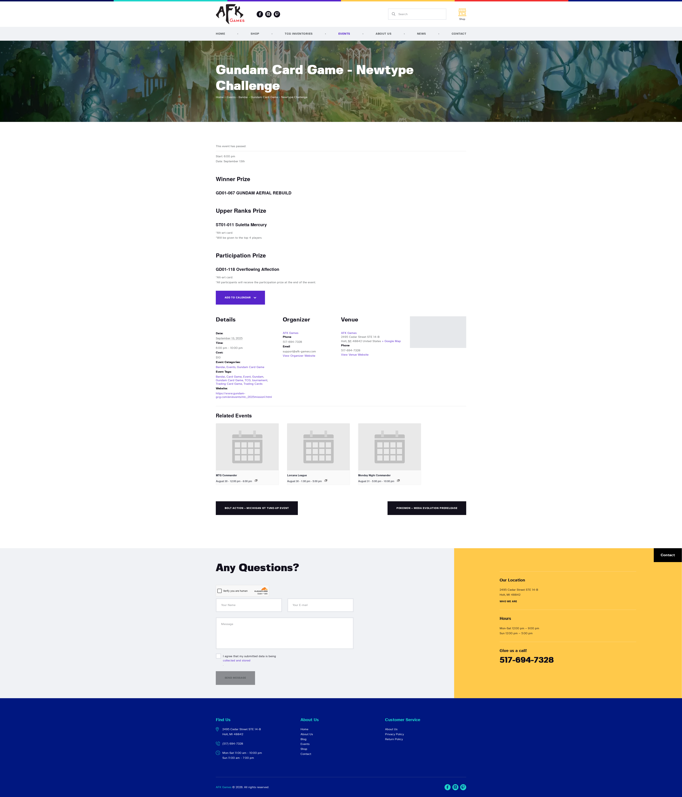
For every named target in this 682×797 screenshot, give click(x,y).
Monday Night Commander (374, 475)
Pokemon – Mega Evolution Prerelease (427, 508)
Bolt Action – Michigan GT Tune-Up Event (257, 508)
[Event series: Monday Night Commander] (398, 480)
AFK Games (290, 333)
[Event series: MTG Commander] (256, 480)
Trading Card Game (229, 383)
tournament (259, 380)
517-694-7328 (527, 660)
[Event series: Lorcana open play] (326, 480)
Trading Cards (252, 383)
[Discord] (268, 14)
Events (231, 97)
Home (220, 97)
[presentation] (247, 446)
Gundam (257, 376)
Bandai (243, 97)
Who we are (508, 601)
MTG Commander (226, 475)
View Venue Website (355, 354)
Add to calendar (238, 297)
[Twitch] (463, 787)
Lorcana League (297, 475)
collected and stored (236, 660)
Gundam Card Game (250, 367)
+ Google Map (391, 341)
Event (247, 376)
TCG (248, 380)
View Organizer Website (299, 355)
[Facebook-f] (260, 14)
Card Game (234, 376)
